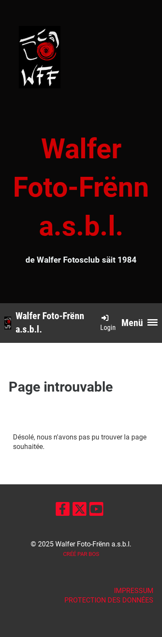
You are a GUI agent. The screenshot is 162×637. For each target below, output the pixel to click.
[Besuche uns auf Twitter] (79, 511)
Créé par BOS (81, 554)
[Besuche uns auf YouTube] (96, 511)
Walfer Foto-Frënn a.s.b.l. (50, 323)
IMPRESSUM (133, 591)
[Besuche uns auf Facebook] (63, 511)
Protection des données (108, 600)
